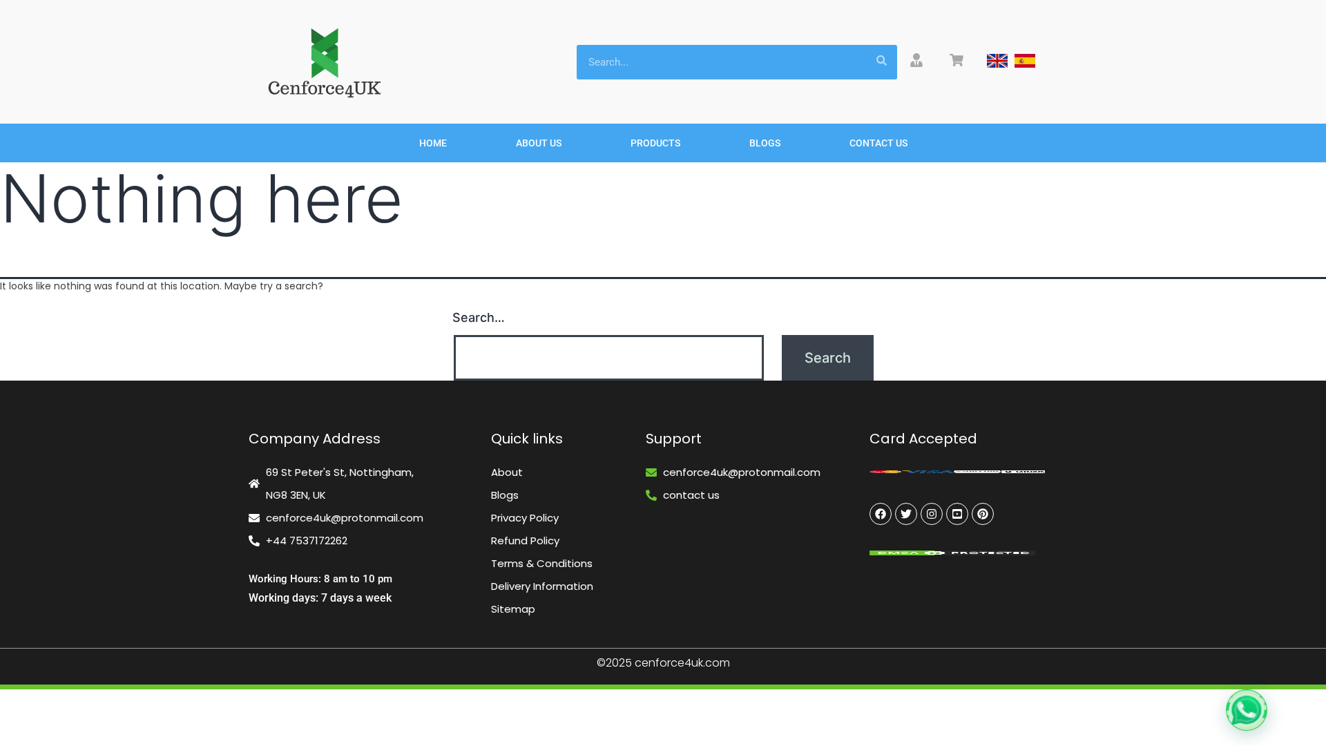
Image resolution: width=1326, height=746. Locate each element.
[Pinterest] (983, 514)
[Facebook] (880, 514)
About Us (538, 143)
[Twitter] (906, 514)
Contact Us (878, 143)
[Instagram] (932, 514)
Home (433, 143)
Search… (478, 317)
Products (655, 143)
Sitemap (513, 609)
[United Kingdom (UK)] (997, 61)
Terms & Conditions (542, 563)
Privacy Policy (525, 517)
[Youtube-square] (957, 514)
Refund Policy (525, 540)
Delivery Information (542, 586)
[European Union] (1025, 61)
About (507, 472)
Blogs (764, 143)
